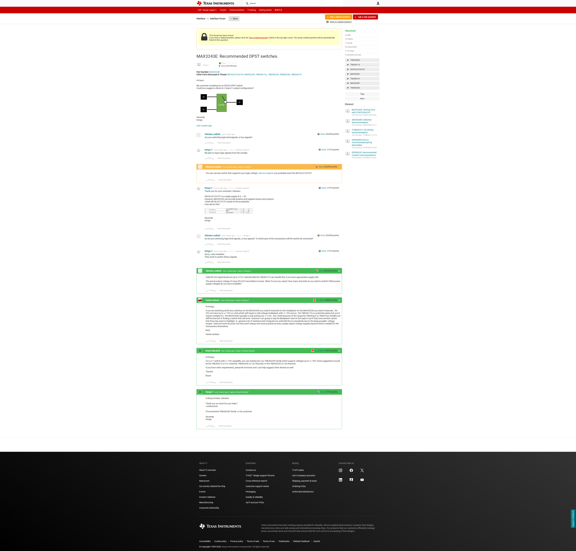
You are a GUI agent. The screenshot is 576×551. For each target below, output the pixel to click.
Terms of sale (253, 541)
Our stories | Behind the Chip (212, 486)
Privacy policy (236, 541)
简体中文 (278, 10)
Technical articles (236, 10)
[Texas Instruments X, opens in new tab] (362, 471)
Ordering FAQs (299, 486)
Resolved (350, 30)
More (235, 18)
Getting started (265, 10)
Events (202, 491)
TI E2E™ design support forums (260, 475)
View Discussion (224, 143)
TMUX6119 (355, 65)
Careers (202, 475)
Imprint (316, 541)
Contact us (251, 470)
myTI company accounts (303, 475)
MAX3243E (355, 83)
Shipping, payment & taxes (304, 481)
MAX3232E (355, 74)
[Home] (217, 3)
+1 (339, 271)
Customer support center (257, 486)
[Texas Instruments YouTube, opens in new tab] (362, 481)
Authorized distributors (303, 491)
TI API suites (298, 470)
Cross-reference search (256, 481)
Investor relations (207, 497)
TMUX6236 (355, 60)
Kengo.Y (206, 65)
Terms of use (269, 541)
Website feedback (301, 541)
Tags (362, 94)
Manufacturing (206, 502)
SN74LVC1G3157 (357, 69)
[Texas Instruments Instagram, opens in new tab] (340, 471)
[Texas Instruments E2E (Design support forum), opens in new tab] (351, 481)
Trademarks (284, 541)
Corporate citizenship (209, 508)
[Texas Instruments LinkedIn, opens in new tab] (340, 481)
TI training (251, 10)
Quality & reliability (254, 497)
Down (213, 143)
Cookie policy (220, 541)
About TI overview (207, 470)
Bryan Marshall (213, 351)
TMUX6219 (355, 78)
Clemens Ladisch (213, 134)
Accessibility (205, 541)
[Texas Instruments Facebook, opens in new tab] (351, 471)
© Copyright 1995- (210, 546)
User (378, 3)
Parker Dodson (213, 300)
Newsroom (204, 481)
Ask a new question (367, 17)
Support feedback (573, 519)
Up (206, 143)
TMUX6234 (355, 88)
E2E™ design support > (207, 10)
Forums (223, 10)
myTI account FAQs (255, 502)
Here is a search (265, 173)
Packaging (251, 491)
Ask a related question (340, 17)
